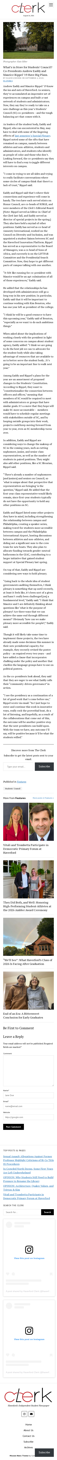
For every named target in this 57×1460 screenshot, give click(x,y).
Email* (6, 1101)
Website (6, 1112)
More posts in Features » (43, 798)
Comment (7, 1053)
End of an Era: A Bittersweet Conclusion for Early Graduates (23, 1015)
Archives (28, 1447)
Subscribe (44, 766)
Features (8, 81)
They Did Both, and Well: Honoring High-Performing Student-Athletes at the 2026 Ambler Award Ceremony (27, 906)
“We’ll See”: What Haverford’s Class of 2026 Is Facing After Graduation (27, 962)
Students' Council (12, 788)
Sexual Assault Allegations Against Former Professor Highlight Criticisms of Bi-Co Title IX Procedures (28, 1160)
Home (28, 1424)
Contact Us (29, 1435)
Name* (6, 1090)
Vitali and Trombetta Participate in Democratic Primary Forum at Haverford (25, 848)
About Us (28, 1430)
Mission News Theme (19, 1455)
